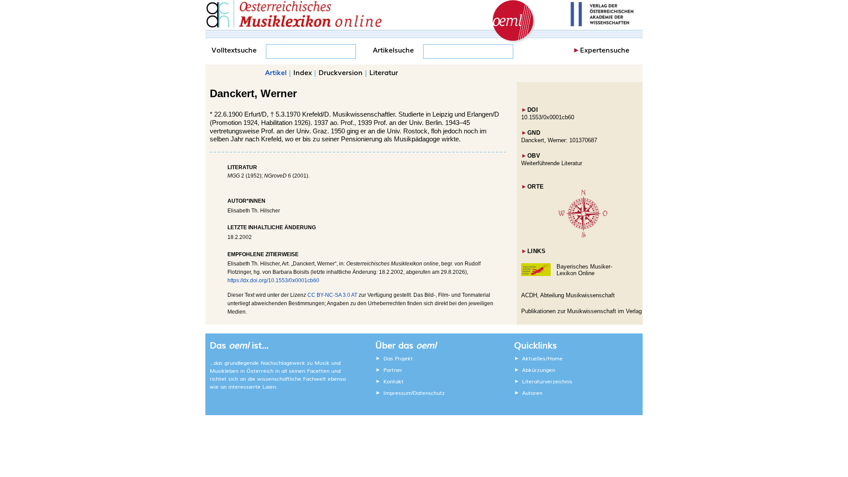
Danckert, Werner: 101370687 (559, 140)
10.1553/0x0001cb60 (547, 117)
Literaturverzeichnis (547, 381)
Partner (392, 370)
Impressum (397, 393)
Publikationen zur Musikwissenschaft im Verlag (581, 311)
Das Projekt (398, 358)
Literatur (383, 72)
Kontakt (393, 381)
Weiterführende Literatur (551, 163)
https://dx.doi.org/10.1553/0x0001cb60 (273, 280)
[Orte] (583, 235)
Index (302, 72)
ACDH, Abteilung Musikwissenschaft (568, 295)
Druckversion (340, 72)
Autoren (532, 393)
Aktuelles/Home (542, 358)
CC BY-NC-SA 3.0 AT (332, 295)
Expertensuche (604, 49)
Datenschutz (429, 393)
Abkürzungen (538, 370)
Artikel (276, 72)
